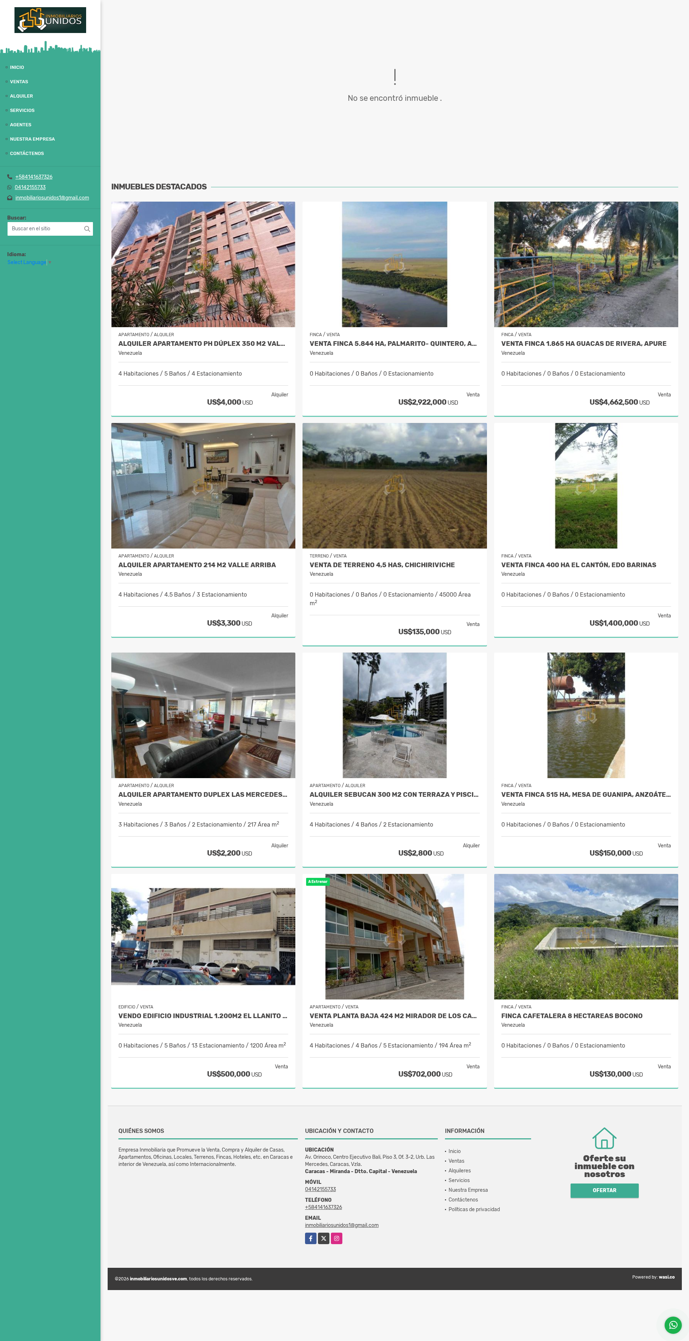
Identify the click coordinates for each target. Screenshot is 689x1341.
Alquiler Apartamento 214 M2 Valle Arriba (197, 565)
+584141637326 (33, 177)
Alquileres (460, 1171)
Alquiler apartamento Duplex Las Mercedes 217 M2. (203, 795)
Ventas (19, 81)
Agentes (20, 124)
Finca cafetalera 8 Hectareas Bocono (572, 1016)
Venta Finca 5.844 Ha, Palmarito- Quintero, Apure (394, 344)
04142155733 (30, 187)
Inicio (17, 67)
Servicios (22, 110)
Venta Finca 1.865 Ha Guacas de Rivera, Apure (584, 344)
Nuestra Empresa (32, 139)
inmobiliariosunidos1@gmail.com (52, 198)
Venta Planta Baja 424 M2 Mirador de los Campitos (394, 1016)
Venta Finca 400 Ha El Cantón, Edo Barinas (578, 565)
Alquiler (21, 96)
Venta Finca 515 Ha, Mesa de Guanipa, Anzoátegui (586, 795)
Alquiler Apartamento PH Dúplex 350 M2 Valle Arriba (203, 344)
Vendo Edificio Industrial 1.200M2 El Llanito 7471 (203, 1016)
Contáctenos (27, 153)
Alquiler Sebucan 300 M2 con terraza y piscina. (394, 795)
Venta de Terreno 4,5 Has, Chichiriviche (382, 565)
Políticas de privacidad (474, 1209)
